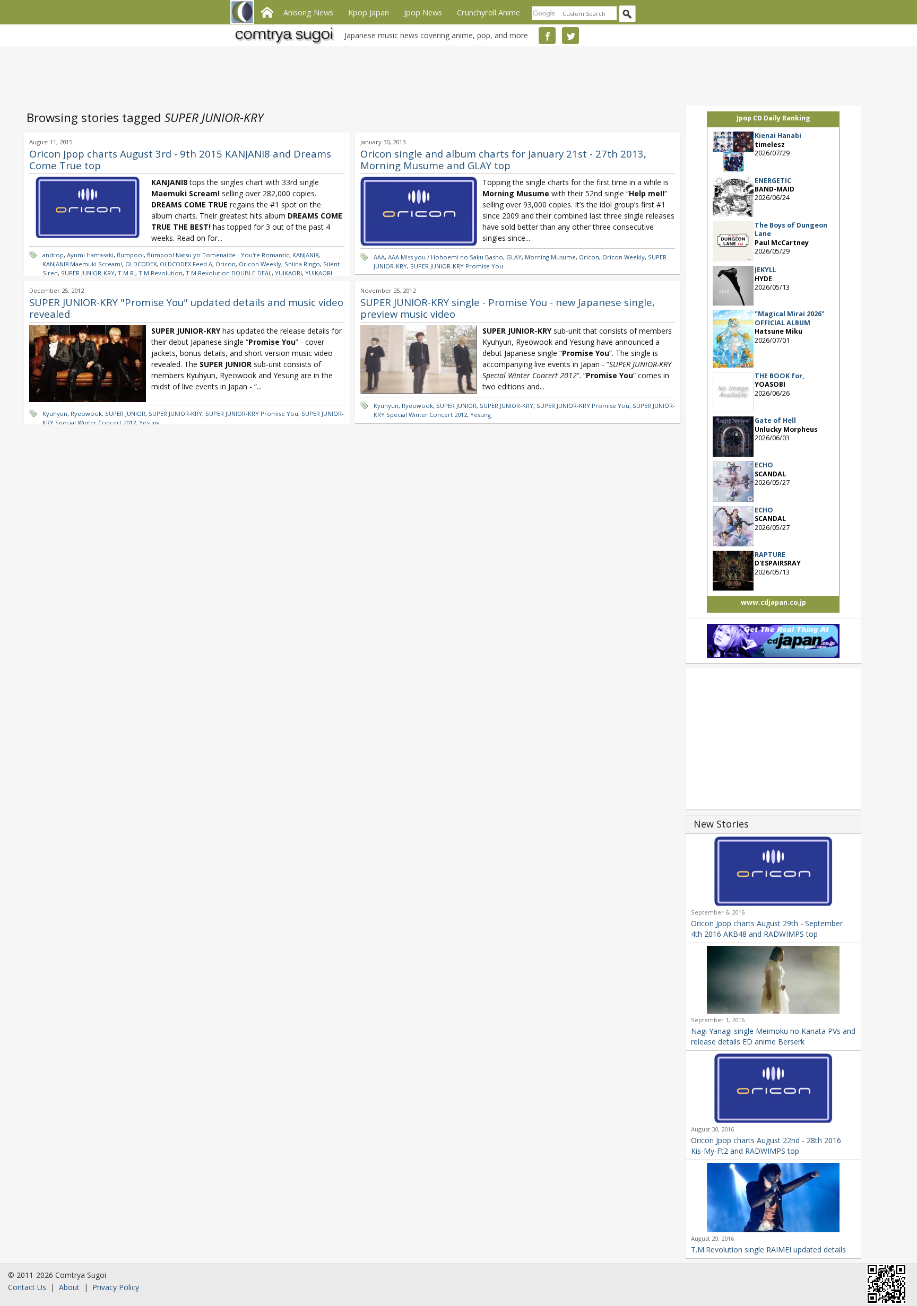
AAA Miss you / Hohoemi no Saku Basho (445, 257)
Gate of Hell (775, 420)
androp (53, 255)
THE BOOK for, (779, 375)
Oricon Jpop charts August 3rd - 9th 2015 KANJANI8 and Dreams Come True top (180, 159)
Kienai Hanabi (778, 135)
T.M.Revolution (161, 273)
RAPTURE (770, 554)
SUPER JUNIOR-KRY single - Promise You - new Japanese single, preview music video (507, 307)
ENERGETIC (773, 180)
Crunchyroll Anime (488, 12)
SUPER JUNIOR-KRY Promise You (456, 266)
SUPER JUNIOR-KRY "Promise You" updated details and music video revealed (186, 307)
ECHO (764, 464)
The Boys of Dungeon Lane (791, 229)
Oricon (225, 264)
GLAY (514, 257)
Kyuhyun (54, 413)
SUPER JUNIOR (125, 413)
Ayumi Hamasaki (90, 255)
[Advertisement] (456, 74)
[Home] (266, 11)
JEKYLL (765, 269)
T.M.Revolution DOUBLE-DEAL (229, 273)
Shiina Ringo (302, 264)
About (69, 1287)
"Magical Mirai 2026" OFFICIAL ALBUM (790, 318)
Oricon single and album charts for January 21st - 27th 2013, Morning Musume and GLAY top (503, 159)
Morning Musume (550, 257)
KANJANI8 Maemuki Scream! (82, 264)
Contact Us (27, 1287)
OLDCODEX (141, 264)
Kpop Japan (368, 12)
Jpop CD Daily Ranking (773, 118)
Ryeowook (86, 413)
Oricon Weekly (260, 264)
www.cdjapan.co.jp (773, 602)
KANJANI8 (305, 255)
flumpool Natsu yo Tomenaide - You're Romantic (218, 255)
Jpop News (423, 12)
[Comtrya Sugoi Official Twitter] (570, 35)
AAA (379, 257)
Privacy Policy (115, 1287)
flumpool (130, 255)
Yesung (149, 422)
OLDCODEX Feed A (186, 264)
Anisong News (308, 12)
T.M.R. (126, 273)
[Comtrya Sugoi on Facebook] (547, 35)
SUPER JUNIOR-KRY (88, 273)
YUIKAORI (288, 273)
